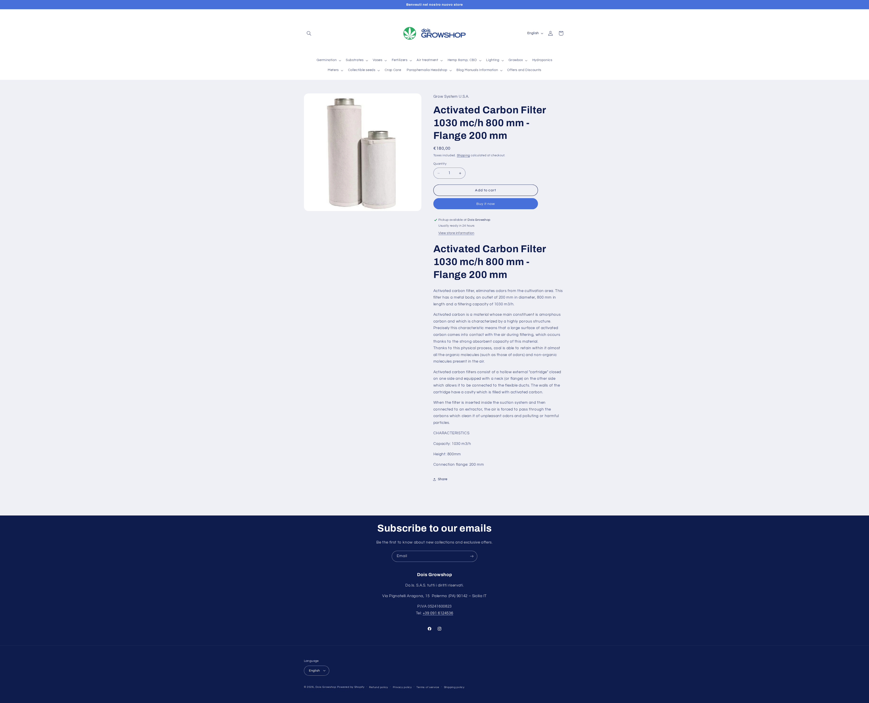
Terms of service (427, 687)
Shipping (463, 155)
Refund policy (378, 687)
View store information (456, 233)
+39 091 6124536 (438, 613)
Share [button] (442, 479)
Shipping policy (454, 687)
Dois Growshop (325, 687)
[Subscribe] (472, 556)
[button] (309, 33)
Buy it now (485, 204)
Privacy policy (402, 687)
